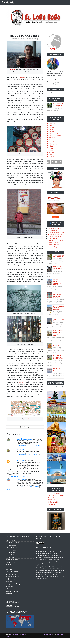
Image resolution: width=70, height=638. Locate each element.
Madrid (51, 148)
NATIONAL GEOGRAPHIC (56, 496)
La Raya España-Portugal (56, 232)
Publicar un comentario (14, 490)
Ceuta (50, 140)
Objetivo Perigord (53, 247)
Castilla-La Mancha (55, 136)
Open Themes (60, 634)
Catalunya (52, 138)
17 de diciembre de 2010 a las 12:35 (28, 454)
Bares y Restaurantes (18, 38)
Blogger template (49, 634)
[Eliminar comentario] (39, 445)
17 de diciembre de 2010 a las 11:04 (28, 445)
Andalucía (52, 123)
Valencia (51, 156)
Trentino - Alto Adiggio (55, 240)
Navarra (51, 152)
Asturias (51, 127)
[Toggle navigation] (66, 2)
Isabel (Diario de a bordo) (24, 439)
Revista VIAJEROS (54, 502)
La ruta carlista (53, 238)
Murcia (51, 150)
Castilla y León (53, 133)
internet (21, 382)
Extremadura (53, 144)
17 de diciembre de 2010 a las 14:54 (18, 476)
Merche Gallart (21, 479)
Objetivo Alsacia (53, 243)
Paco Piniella (21, 450)
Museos (34, 38)
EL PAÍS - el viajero (54, 494)
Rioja (50, 154)
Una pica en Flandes (54, 228)
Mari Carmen (21, 460)
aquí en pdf (29, 419)
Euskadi (51, 142)
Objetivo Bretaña (53, 245)
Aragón (51, 125)
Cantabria (52, 131)
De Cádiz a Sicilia (53, 230)
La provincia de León (54, 236)
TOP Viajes (51, 504)
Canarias (51, 129)
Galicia (51, 146)
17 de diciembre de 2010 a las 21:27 (28, 487)
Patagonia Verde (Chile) (55, 234)
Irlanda (29, 38)
